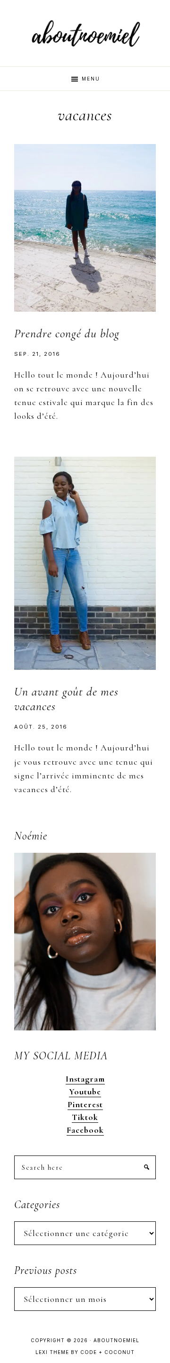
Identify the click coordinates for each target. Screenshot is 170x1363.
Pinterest (85, 1104)
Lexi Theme (52, 1352)
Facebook (85, 1130)
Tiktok (85, 1117)
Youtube (85, 1091)
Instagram (85, 1079)
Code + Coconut (107, 1352)
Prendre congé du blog (66, 333)
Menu (91, 78)
